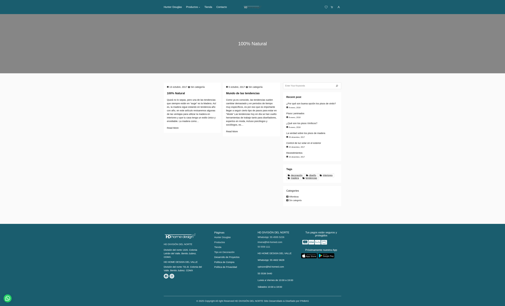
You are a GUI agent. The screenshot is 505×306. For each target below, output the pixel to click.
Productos (219, 242)
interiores (328, 175)
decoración (296, 175)
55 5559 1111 (264, 247)
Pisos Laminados (295, 113)
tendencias (311, 178)
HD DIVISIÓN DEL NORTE (178, 244)
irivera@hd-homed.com (270, 242)
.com (281, 266)
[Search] (337, 86)
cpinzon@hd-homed (268, 266)
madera (295, 178)
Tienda (217, 247)
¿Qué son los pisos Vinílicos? (301, 123)
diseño (312, 175)
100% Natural (176, 93)
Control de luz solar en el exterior (303, 143)
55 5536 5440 (265, 273)
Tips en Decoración (224, 252)
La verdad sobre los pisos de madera (305, 133)
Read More (173, 128)
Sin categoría (198, 87)
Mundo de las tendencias (243, 93)
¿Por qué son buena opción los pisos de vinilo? (311, 103)
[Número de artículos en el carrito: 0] (332, 7)
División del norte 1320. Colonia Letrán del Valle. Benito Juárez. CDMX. (180, 253)
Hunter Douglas (222, 237)
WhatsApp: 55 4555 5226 (271, 237)
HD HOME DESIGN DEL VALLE (181, 262)
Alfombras (294, 197)
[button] (8, 298)
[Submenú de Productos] (199, 7)
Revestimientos (294, 153)
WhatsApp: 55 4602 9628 (271, 260)
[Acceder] (338, 7)
